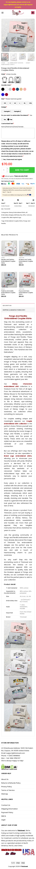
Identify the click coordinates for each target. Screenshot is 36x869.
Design (4, 107)
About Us (4, 779)
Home (3, 63)
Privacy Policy (6, 787)
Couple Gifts (5, 217)
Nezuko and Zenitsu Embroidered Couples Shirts (8, 261)
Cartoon (29, 215)
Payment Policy (7, 812)
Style (3, 74)
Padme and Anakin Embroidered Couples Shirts (8, 292)
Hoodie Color (6, 85)
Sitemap (4, 794)
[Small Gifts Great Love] (18, 13)
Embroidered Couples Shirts (14, 221)
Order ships (17, 206)
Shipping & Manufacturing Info (14, 310)
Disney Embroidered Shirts (17, 212)
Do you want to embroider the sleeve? (15, 115)
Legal (3, 820)
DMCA (3, 816)
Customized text (7, 124)
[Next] (31, 35)
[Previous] (4, 35)
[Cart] (33, 12)
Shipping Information (9, 809)
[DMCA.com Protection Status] (9, 767)
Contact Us (5, 805)
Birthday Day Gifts (20, 215)
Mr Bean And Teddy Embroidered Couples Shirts (26, 261)
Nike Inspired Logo (15, 217)
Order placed (5, 206)
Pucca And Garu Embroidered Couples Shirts (26, 292)
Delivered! (31, 206)
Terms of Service (8, 790)
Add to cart (22, 170)
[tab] (18, 305)
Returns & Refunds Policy (11, 783)
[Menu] (2, 12)
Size (3, 99)
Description (7, 305)
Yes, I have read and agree (12, 159)
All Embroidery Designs (15, 63)
